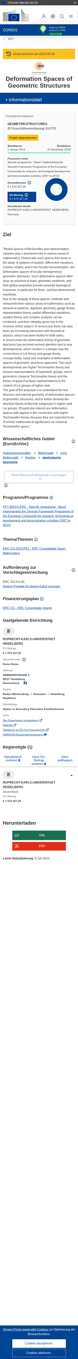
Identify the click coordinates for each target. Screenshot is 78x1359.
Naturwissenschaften (17, 453)
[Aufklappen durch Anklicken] (71, 775)
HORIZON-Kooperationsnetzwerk (28, 735)
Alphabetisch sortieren (13, 758)
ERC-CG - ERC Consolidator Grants (27, 608)
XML (42, 835)
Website (13, 725)
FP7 (11, 39)
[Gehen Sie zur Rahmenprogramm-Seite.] (39, 67)
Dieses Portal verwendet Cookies (26, 1329)
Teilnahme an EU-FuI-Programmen (29, 730)
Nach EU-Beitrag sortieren (39, 760)
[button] (53, 16)
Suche (62, 16)
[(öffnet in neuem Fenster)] (16, 14)
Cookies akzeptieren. (39, 1343)
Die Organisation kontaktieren (26, 721)
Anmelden (44, 16)
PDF (42, 846)
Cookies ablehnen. (39, 1352)
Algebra (30, 457)
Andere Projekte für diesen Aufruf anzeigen (31, 586)
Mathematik (45, 453)
